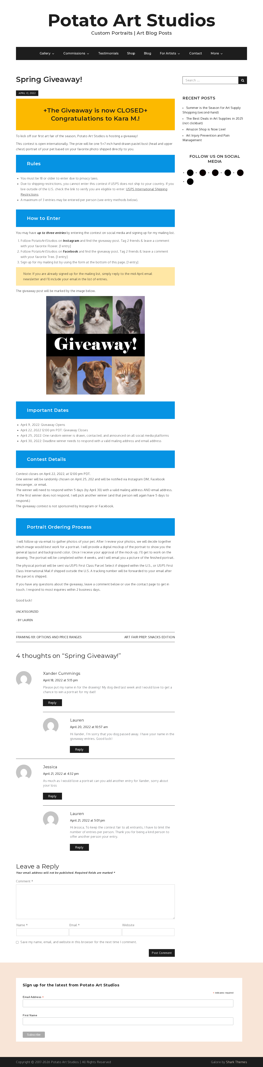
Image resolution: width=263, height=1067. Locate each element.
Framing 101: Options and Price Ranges (49, 637)
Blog (147, 53)
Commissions (74, 53)
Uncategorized (27, 611)
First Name (30, 1015)
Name (22, 925)
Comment (24, 881)
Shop (131, 53)
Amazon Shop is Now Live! (206, 129)
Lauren (28, 620)
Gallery (45, 53)
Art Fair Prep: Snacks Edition (149, 637)
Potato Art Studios (131, 20)
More (215, 53)
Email (74, 925)
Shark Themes (236, 1062)
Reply (52, 703)
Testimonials (108, 53)
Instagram (71, 241)
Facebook (70, 251)
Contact (195, 53)
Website (128, 925)
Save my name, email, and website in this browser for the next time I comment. (78, 942)
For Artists (168, 53)
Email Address (33, 997)
